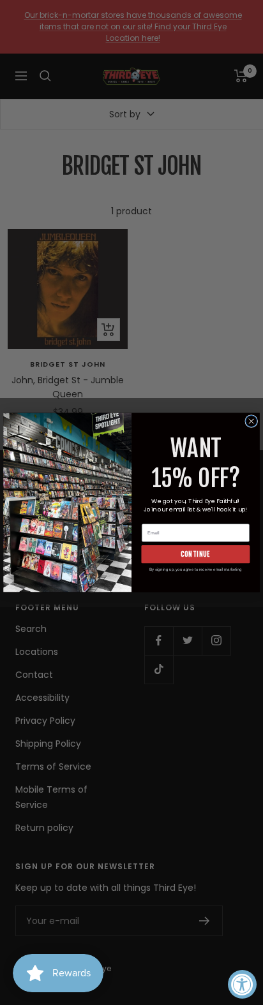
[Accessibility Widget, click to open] (242, 984)
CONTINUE (195, 554)
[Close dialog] (251, 421)
